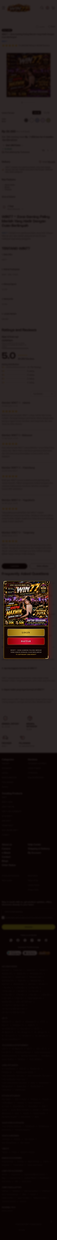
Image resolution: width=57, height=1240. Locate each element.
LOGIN (26, 632)
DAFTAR (26, 641)
